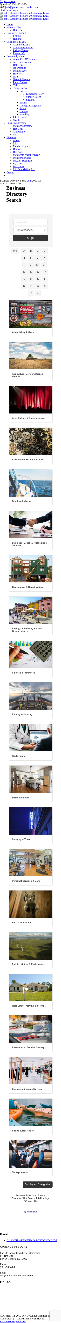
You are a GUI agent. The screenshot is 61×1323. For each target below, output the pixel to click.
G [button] (38, 257)
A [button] (24, 250)
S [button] (38, 278)
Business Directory (26, 1195)
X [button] (45, 286)
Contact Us (31, 1201)
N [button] (31, 272)
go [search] (32, 238)
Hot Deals (28, 1198)
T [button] (44, 278)
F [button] (31, 257)
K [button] (37, 264)
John (29, 180)
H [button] (44, 257)
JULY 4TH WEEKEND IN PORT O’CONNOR (32, 1240)
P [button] (45, 272)
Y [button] (31, 292)
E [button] (24, 257)
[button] (38, 1184)
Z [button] (38, 292)
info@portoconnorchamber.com (22, 7)
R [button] (31, 278)
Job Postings (42, 1198)
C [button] (38, 250)
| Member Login (9, 10)
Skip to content (7, 1)
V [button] (31, 286)
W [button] (38, 286)
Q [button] (24, 278)
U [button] (24, 286)
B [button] (31, 250)
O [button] (38, 272)
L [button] (43, 264)
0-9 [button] (15, 250)
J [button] (30, 264)
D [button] (45, 250)
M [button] (24, 272)
